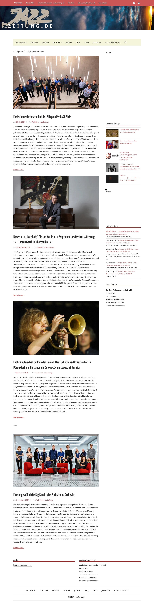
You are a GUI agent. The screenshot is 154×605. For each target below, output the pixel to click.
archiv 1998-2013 (112, 42)
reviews (45, 42)
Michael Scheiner (111, 231)
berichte (34, 42)
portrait (56, 42)
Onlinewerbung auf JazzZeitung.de (51, 3)
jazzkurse (97, 42)
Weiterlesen (18, 170)
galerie (69, 42)
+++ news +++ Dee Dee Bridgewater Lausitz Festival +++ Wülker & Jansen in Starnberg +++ (130, 166)
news (86, 42)
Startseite (18, 3)
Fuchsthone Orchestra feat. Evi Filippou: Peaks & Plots (42, 117)
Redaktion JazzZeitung (40, 122)
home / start (21, 42)
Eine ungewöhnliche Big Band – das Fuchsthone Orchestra (44, 495)
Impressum (103, 3)
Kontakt (71, 3)
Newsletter (30, 3)
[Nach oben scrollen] (150, 601)
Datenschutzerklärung (86, 3)
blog (78, 42)
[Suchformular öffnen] (125, 42)
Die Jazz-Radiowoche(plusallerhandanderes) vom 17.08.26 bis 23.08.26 (130, 177)
